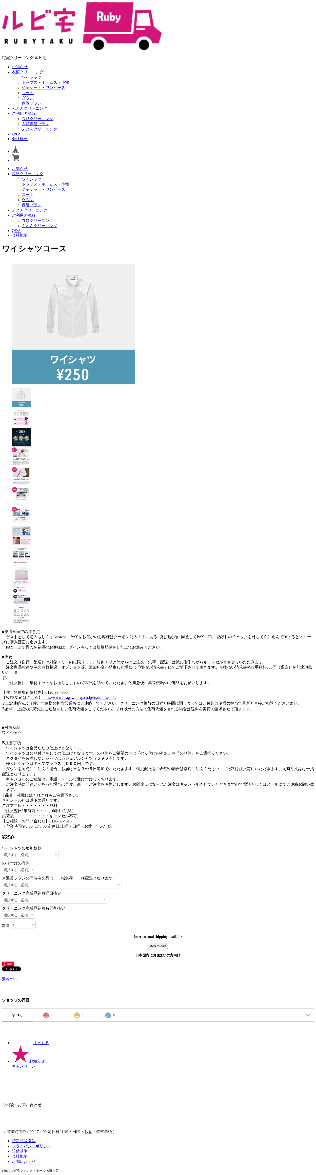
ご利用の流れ (24, 113)
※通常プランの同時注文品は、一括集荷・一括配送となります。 (59, 878)
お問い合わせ (24, 1161)
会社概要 (20, 139)
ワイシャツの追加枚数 (21, 848)
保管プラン (31, 103)
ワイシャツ (31, 77)
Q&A (16, 134)
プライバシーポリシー (31, 1146)
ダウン (28, 98)
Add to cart (158, 946)
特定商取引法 (24, 1141)
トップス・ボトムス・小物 (45, 82)
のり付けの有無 (16, 863)
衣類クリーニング (27, 72)
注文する (41, 1043)
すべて (17, 1015)
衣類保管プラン (35, 124)
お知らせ (20, 67)
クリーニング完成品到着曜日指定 (31, 893)
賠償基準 (20, 1151)
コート (28, 93)
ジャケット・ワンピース (43, 87)
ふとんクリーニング (29, 108)
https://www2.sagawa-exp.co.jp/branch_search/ (79, 697)
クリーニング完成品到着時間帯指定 (33, 908)
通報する (10, 979)
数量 (6, 925)
